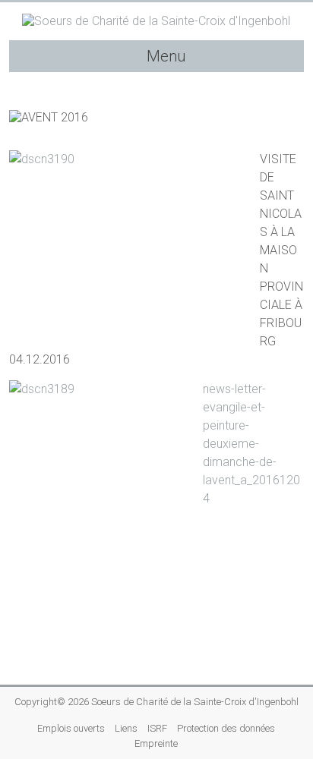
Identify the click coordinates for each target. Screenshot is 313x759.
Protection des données (226, 728)
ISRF (157, 728)
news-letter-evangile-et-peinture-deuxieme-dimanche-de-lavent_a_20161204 (251, 443)
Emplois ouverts (71, 728)
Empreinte (156, 743)
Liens (126, 728)
